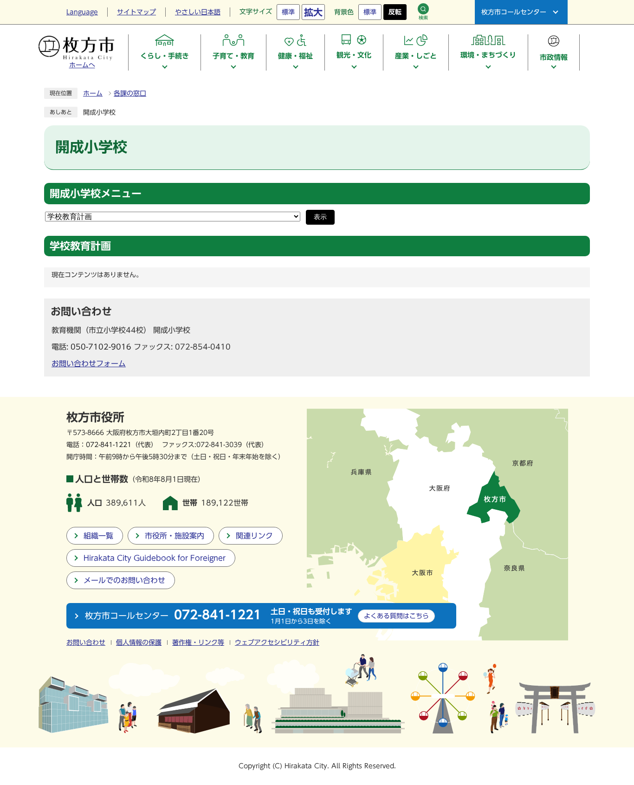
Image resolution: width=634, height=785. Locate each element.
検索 (423, 17)
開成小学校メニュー (96, 193)
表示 (320, 217)
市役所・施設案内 (174, 535)
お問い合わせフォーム (89, 363)
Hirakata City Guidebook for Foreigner (155, 558)
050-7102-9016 (101, 346)
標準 (288, 12)
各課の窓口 (130, 93)
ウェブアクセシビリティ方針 (277, 642)
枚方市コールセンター (513, 12)
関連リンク (254, 535)
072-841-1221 (108, 444)
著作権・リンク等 (198, 642)
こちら (396, 615)
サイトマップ (136, 12)
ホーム (93, 93)
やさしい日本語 (197, 12)
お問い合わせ (85, 642)
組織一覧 (98, 535)
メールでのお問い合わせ (124, 580)
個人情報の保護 (139, 642)
